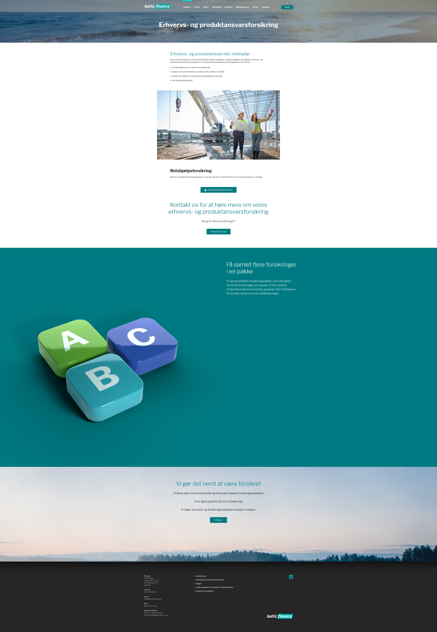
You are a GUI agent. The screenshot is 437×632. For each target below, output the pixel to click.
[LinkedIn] (291, 577)
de (292, 3)
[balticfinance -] (157, 7)
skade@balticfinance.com (158, 615)
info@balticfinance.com (153, 599)
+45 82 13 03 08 (156, 613)
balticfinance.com (151, 606)
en (290, 3)
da (287, 3)
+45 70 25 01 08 (150, 592)
